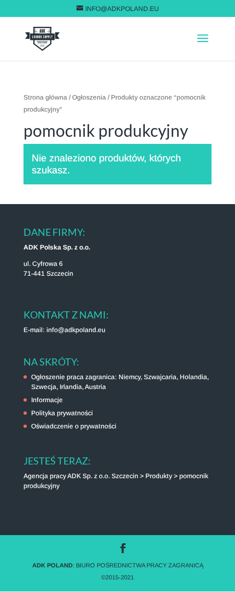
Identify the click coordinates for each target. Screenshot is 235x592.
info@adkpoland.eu (75, 330)
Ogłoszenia (89, 97)
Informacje (47, 400)
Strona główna (45, 97)
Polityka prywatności (62, 413)
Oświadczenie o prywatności (73, 426)
